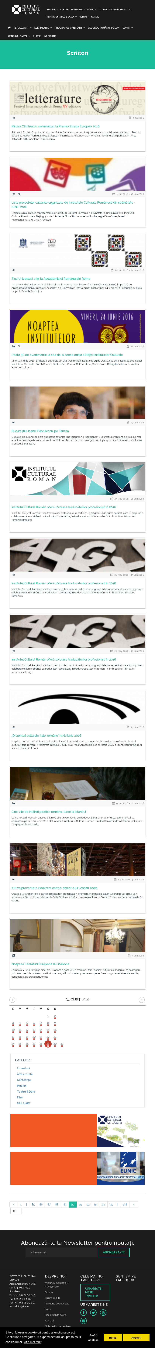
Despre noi (76, 9)
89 (65, 1204)
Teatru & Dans (26, 1091)
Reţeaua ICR (21, 28)
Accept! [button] (136, 1337)
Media (90, 9)
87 (48, 1204)
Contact (83, 17)
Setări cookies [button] (93, 1337)
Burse (37, 36)
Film (19, 1097)
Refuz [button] (112, 1337)
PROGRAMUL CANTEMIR (68, 28)
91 (80, 1204)
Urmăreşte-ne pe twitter (93, 1292)
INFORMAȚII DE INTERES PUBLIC (113, 9)
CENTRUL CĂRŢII (17, 36)
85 (33, 1204)
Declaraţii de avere (55, 1315)
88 (57, 1204)
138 (125, 1204)
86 (41, 1204)
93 (95, 1204)
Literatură (23, 1068)
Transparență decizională (60, 17)
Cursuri (64, 9)
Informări (50, 36)
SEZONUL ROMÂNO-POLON (103, 28)
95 (111, 1204)
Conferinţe (24, 1079)
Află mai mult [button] (32, 1342)
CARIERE (95, 17)
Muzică (21, 1085)
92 (88, 1204)
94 (103, 1204)
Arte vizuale (25, 1074)
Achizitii (49, 1320)
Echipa (49, 1292)
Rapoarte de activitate (57, 1303)
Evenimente (41, 28)
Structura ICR (52, 1298)
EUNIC (126, 28)
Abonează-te (114, 1252)
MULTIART (24, 1103)
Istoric (48, 1309)
